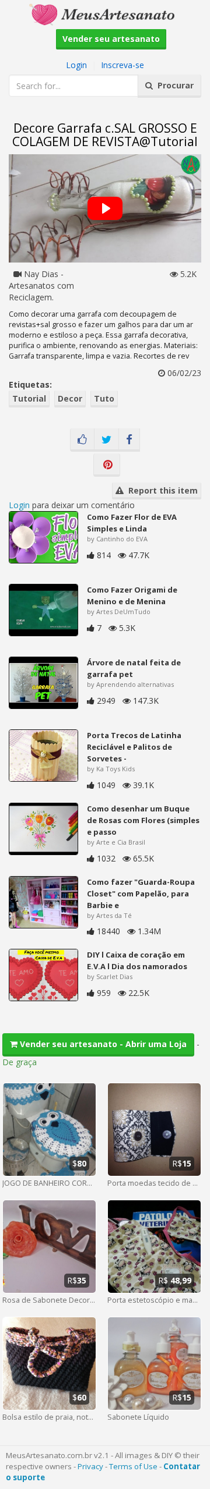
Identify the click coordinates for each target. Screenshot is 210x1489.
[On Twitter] (106, 440)
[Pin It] (106, 465)
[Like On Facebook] (82, 440)
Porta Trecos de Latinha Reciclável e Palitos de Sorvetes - (134, 747)
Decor (70, 398)
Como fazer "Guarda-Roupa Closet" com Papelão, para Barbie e (141, 893)
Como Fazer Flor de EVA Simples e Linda (132, 523)
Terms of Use (133, 1466)
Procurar (173, 85)
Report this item (161, 490)
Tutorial (29, 398)
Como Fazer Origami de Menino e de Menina (132, 595)
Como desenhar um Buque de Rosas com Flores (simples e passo (143, 820)
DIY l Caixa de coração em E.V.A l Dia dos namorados (137, 960)
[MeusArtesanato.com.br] (105, 13)
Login (76, 64)
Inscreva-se (122, 64)
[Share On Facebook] (129, 440)
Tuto (104, 398)
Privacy (90, 1466)
